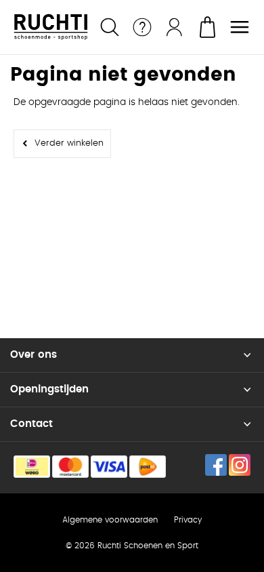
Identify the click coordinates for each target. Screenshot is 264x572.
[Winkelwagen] (207, 27)
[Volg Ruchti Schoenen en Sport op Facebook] (216, 465)
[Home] (51, 27)
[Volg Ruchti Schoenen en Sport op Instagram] (239, 465)
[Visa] (109, 466)
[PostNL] (147, 466)
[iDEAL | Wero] (32, 466)
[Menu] (239, 27)
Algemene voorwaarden (110, 520)
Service (142, 27)
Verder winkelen (69, 143)
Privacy (188, 520)
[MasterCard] (70, 466)
